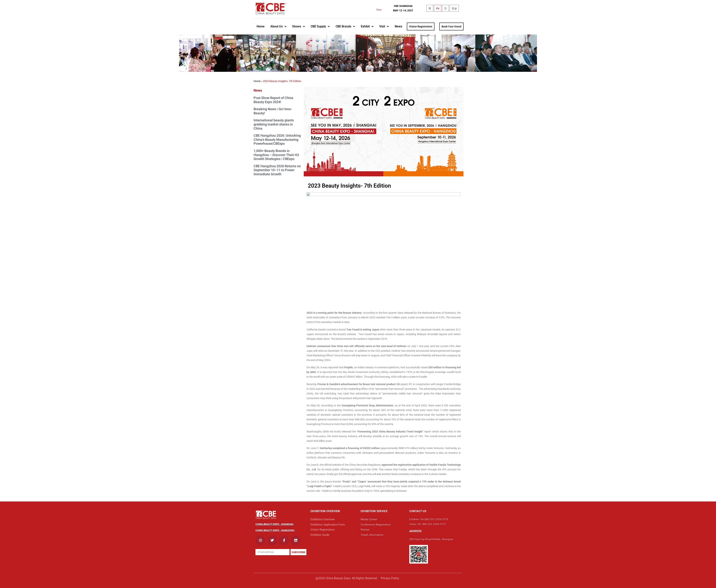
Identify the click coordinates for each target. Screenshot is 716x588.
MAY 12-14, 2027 (403, 10)
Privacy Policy (390, 578)
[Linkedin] (296, 540)
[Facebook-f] (284, 540)
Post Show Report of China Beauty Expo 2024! (273, 100)
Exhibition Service (374, 511)
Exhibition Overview (325, 511)
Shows (296, 26)
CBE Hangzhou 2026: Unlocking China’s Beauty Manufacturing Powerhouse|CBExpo (277, 139)
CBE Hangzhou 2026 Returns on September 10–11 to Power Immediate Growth (277, 170)
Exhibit (365, 26)
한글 (454, 8)
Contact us (417, 511)
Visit (382, 26)
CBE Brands (343, 26)
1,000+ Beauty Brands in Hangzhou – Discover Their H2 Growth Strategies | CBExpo (276, 155)
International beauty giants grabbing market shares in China (274, 124)
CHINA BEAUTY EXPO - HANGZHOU (274, 530)
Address (415, 531)
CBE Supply (318, 26)
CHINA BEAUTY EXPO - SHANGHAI (274, 524)
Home (261, 26)
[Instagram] (260, 540)
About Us (276, 26)
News (398, 26)
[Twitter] (272, 540)
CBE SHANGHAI (403, 5)
